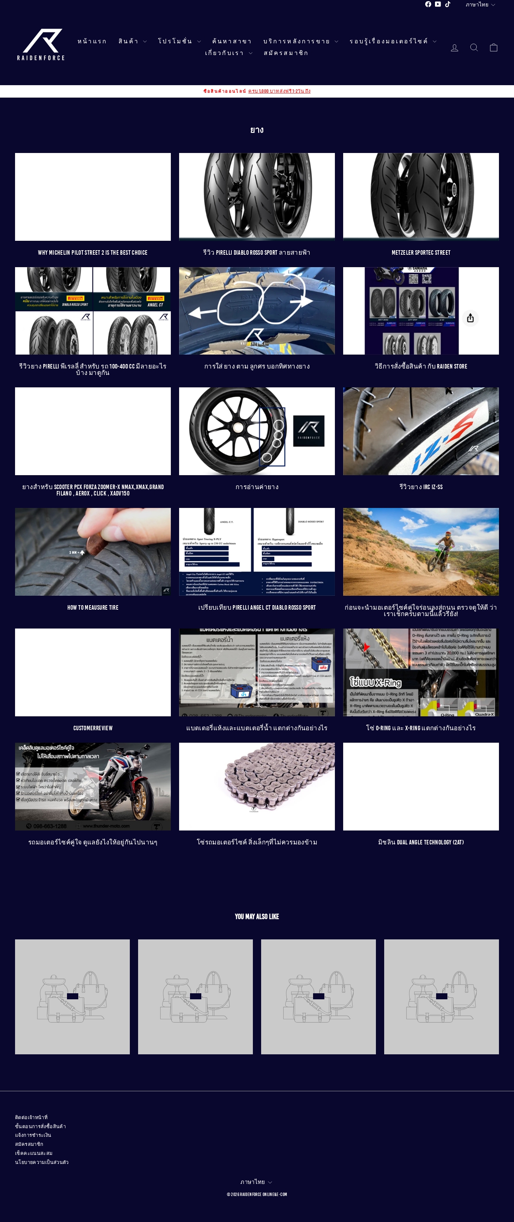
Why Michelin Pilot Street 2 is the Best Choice (93, 252)
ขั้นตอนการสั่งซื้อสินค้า (40, 1126)
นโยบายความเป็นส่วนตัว (42, 1162)
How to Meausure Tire (93, 607)
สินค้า (130, 41)
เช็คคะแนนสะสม (34, 1153)
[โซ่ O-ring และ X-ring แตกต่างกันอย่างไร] (421, 672)
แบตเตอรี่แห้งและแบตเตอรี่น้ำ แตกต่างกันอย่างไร (257, 728)
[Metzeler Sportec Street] (421, 197)
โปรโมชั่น (176, 41)
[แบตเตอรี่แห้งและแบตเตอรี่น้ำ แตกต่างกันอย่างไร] (257, 672)
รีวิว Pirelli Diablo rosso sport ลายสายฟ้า (257, 252)
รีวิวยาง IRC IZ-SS (421, 487)
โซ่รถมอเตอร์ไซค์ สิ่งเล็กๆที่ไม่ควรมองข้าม (257, 842)
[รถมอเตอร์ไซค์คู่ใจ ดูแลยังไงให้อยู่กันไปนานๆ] (93, 786)
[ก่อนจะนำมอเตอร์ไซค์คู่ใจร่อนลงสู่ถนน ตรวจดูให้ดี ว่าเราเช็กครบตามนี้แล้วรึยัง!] (421, 552)
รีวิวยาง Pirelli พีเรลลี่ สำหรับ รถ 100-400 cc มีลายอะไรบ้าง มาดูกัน (92, 369)
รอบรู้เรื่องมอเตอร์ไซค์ (390, 41)
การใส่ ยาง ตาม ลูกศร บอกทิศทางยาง (257, 366)
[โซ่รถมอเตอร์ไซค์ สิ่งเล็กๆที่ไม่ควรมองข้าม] (257, 786)
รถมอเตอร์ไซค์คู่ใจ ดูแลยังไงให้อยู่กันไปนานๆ (93, 842)
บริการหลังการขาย (298, 41)
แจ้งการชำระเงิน (33, 1135)
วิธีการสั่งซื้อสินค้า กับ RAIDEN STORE (421, 366)
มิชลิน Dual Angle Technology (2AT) (421, 842)
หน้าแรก (92, 41)
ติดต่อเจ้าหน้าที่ (31, 1117)
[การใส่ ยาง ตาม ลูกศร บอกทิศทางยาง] (257, 311)
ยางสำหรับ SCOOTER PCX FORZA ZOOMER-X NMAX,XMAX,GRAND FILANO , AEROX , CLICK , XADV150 (93, 490)
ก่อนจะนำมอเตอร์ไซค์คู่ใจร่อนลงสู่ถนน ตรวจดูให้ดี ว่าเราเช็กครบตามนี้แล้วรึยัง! (421, 611)
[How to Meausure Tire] (93, 552)
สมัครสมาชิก (286, 53)
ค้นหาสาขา (232, 41)
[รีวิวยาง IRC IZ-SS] (421, 431)
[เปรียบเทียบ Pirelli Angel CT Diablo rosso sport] (257, 552)
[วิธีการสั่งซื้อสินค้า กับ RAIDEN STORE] (421, 311)
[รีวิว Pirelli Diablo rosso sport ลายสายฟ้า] (257, 197)
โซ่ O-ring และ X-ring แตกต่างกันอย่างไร (421, 728)
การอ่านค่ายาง (257, 487)
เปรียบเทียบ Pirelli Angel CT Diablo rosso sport (257, 607)
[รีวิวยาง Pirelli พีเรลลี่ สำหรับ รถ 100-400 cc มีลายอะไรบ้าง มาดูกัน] (93, 311)
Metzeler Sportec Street (421, 252)
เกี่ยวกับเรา (226, 53)
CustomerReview (93, 728)
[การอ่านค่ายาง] (257, 431)
